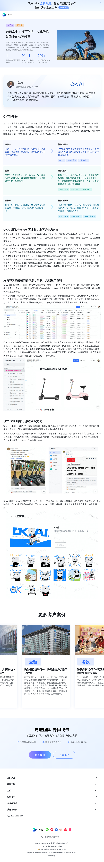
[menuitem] (52, 778)
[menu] (52, 797)
